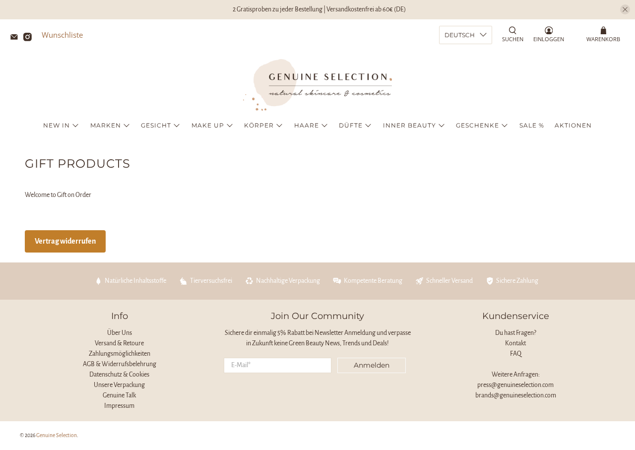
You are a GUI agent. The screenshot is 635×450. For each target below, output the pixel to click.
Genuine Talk (119, 395)
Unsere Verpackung (119, 385)
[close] (625, 9)
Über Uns (119, 332)
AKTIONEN (573, 125)
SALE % (531, 125)
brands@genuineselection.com (515, 395)
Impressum (119, 405)
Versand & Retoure (119, 343)
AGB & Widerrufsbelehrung (119, 364)
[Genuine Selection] (317, 85)
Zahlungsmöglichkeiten (119, 353)
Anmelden (371, 365)
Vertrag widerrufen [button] (65, 241)
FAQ (515, 353)
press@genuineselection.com (515, 385)
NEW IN (56, 125)
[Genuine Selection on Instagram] (30, 38)
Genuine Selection (56, 435)
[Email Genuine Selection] (16, 38)
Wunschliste (62, 35)
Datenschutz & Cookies (119, 374)
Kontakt (515, 343)
